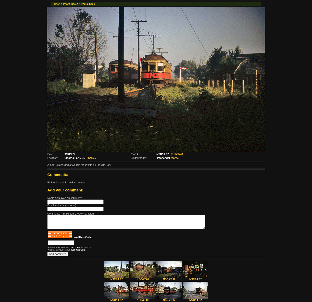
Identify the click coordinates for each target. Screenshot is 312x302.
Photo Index (70, 4)
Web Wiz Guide (79, 250)
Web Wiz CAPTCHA (70, 247)
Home (55, 4)
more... (91, 158)
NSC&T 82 (116, 279)
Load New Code (82, 237)
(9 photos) (177, 154)
